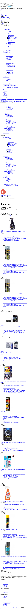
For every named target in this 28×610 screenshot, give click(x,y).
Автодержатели (9, 56)
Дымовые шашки (9, 73)
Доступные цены (10, 99)
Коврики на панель (10, 60)
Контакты (5, 95)
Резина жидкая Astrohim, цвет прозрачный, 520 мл (12, 260)
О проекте (5, 584)
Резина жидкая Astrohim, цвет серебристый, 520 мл (12, 293)
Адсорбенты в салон (10, 74)
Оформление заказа (5, 17)
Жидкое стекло (11, 42)
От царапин (11, 35)
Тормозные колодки (12, 82)
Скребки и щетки (9, 63)
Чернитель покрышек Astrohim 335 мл (9, 529)
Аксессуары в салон (10, 66)
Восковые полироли (12, 38)
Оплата (4, 92)
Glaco (9, 46)
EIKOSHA (10, 72)
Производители (6, 596)
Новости (2, 188)
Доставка (5, 91)
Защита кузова (11, 33)
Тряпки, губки (9, 64)
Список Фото (8, 207)
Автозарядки (8, 59)
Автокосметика (6, 29)
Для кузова (8, 31)
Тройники (8, 58)
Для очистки (8, 50)
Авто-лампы (8, 79)
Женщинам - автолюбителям (12, 87)
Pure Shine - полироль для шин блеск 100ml (10, 326)
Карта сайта (5, 592)
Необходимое (9, 54)
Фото (10, 212)
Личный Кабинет (7, 602)
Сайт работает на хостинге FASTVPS (9, 607)
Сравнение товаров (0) (6, 215)
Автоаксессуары (6, 52)
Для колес (8, 110)
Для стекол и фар (9, 44)
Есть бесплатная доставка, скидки (13, 97)
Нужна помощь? (4, 20)
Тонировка (5, 75)
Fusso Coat (10, 40)
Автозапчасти (6, 77)
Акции (4, 93)
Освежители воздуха (7, 67)
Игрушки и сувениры (10, 65)
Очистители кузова (12, 37)
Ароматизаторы (9, 70)
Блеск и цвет (11, 36)
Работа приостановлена (6, 195)
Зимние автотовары (7, 84)
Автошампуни (9, 47)
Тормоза (7, 80)
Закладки (5, 604)
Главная (5, 89)
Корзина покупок (4, 15)
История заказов (6, 603)
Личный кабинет (4, 11)
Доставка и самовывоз (8, 581)
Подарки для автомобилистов (9, 85)
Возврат (5, 586)
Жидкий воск (11, 39)
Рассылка (5, 605)
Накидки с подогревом (11, 61)
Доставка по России (19, 99)
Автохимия (5, 51)
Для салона (8, 43)
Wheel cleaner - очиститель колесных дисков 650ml (12, 501)
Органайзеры (9, 57)
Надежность (3, 97)
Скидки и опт (6, 94)
